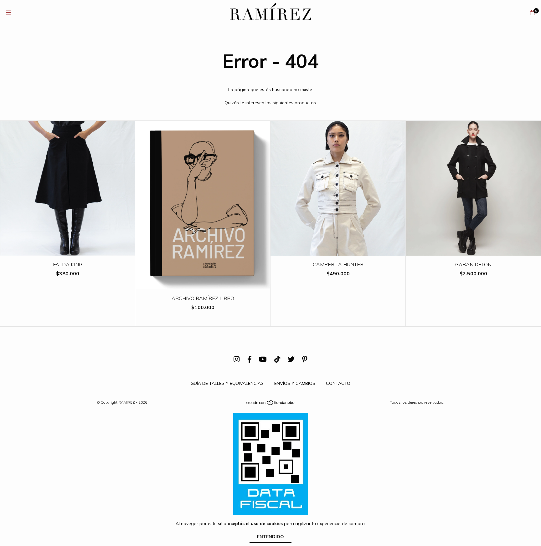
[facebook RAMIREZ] (249, 359)
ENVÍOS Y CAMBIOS (294, 383)
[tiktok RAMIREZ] (277, 359)
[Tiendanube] (271, 404)
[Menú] (8, 12)
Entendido (270, 536)
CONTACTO (338, 383)
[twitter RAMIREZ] (291, 359)
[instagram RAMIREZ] (236, 359)
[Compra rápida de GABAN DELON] (473, 251)
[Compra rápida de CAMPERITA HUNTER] (338, 251)
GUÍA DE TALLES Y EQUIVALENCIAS (227, 383)
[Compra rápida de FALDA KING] (67, 251)
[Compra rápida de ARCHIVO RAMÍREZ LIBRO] (203, 284)
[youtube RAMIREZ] (263, 359)
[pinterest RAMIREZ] (305, 359)
